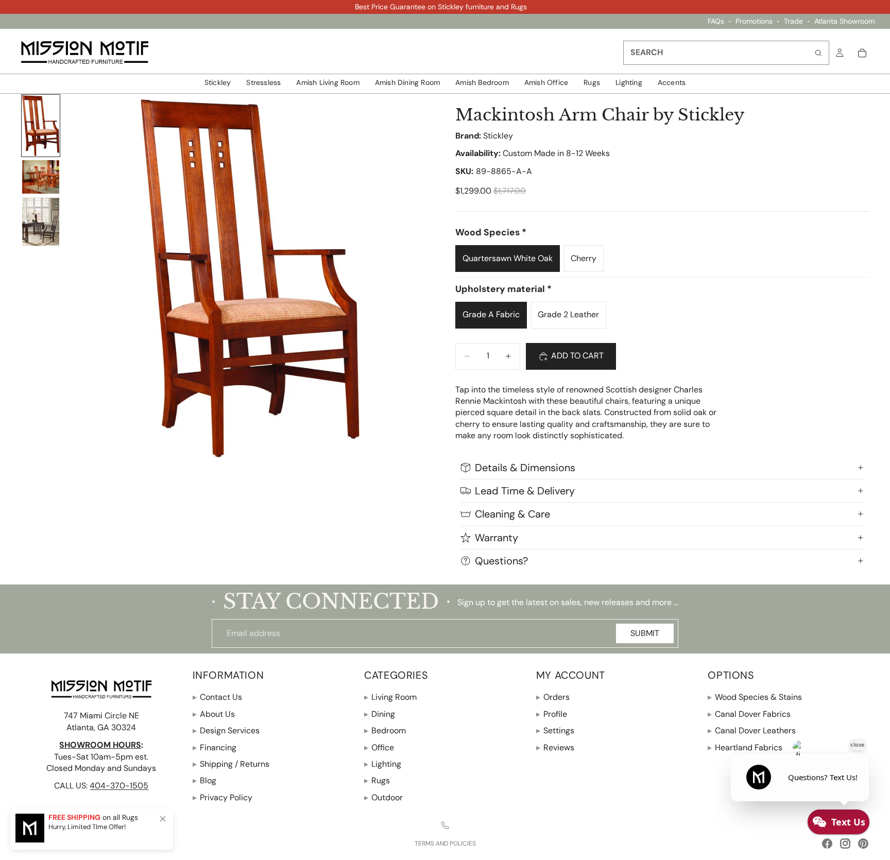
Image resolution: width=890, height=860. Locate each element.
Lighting (382, 764)
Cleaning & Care (512, 514)
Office (379, 747)
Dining (379, 714)
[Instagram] (845, 843)
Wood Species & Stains (755, 697)
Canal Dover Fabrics (749, 714)
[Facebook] (827, 843)
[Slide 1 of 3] (40, 125)
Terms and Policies (445, 843)
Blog (204, 780)
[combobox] (726, 53)
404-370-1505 (119, 785)
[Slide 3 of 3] (40, 222)
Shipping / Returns (231, 764)
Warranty (496, 537)
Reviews (555, 747)
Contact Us (217, 697)
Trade (793, 21)
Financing (214, 747)
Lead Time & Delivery (525, 490)
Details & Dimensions (525, 467)
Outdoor (383, 797)
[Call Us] (445, 825)
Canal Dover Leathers (752, 730)
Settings (555, 730)
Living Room (390, 697)
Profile (551, 714)
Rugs (377, 780)
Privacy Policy (222, 797)
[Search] (818, 53)
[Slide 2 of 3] (40, 177)
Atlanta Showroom (844, 21)
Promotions (754, 21)
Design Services (226, 730)
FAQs (716, 21)
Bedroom (385, 730)
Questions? (501, 560)
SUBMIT (644, 633)
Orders (553, 697)
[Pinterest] (863, 843)
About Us (214, 714)
